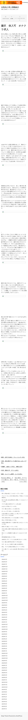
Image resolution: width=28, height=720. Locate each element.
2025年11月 (4, 569)
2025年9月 (4, 574)
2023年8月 (4, 634)
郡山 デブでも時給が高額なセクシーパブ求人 (13, 546)
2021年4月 (4, 701)
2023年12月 (5, 624)
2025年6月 (4, 581)
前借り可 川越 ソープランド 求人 (10, 526)
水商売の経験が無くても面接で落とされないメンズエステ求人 (15, 523)
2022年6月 (4, 668)
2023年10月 (5, 629)
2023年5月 (4, 641)
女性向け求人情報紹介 (10, 7)
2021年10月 (4, 687)
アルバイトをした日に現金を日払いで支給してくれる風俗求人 (15, 496)
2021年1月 (4, 709)
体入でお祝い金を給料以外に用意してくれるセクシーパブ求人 (15, 500)
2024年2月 (4, 619)
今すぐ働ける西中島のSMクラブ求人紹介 (12, 542)
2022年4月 (4, 672)
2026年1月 (4, 564)
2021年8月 (4, 692)
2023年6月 (4, 639)
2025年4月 (4, 586)
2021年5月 (4, 699)
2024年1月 (4, 622)
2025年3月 (4, 588)
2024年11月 (4, 598)
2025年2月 (4, 590)
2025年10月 (5, 571)
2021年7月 (4, 694)
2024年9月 (4, 602)
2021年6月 (4, 696)
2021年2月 (4, 706)
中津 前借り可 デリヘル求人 (10, 470)
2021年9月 (4, 689)
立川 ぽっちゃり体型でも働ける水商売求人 (12, 544)
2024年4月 (4, 614)
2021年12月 (4, 682)
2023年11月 (4, 627)
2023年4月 (4, 643)
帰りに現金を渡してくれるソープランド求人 (12, 493)
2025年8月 (4, 576)
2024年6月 (4, 610)
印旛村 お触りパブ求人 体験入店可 (11, 466)
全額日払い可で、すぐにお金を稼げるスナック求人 (14, 539)
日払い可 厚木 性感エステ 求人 (9, 520)
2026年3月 (4, 559)
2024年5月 (4, 612)
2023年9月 (4, 631)
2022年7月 (4, 665)
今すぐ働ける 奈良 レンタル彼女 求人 (11, 509)
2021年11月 (4, 684)
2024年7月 (4, 607)
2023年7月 (4, 636)
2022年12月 (5, 653)
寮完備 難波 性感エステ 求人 (8, 537)
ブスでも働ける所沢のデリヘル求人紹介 (11, 504)
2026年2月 (4, 561)
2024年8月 (4, 605)
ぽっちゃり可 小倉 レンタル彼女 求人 (11, 511)
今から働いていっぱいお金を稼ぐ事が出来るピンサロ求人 (15, 549)
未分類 (11, 18)
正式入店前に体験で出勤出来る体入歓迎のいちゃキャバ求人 (15, 529)
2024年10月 (5, 600)
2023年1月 (4, 651)
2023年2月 (4, 648)
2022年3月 (4, 675)
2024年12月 (5, 595)
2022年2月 (4, 677)
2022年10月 (5, 658)
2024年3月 (4, 617)
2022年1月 (4, 680)
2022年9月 (4, 660)
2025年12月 (5, 566)
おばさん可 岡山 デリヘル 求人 (9, 506)
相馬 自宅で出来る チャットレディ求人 (13, 457)
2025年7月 (4, 578)
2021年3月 (4, 704)
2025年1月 (4, 593)
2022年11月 (4, 655)
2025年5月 (4, 583)
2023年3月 (4, 646)
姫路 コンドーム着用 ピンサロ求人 (11, 474)
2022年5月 (4, 670)
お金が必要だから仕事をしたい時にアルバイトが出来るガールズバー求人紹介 (15, 514)
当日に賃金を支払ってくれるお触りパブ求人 (12, 517)
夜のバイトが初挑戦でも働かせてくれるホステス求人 (14, 533)
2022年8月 (4, 663)
